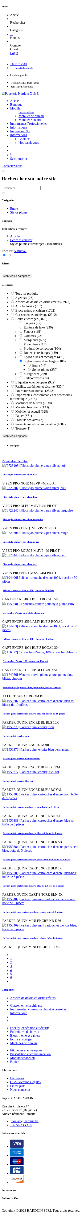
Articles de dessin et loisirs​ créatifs (33, 998)
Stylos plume (18, 212)
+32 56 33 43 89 (21, 1125)
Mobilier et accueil (22, 1058)
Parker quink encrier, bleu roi (18, 781)
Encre (14, 208)
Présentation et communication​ (30, 1054)
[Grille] (4, 255)
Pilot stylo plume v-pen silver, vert (20, 564)
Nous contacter (20, 1089)
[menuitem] (15, 101)
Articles (15, 236)
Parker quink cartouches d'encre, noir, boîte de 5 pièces (31, 807)
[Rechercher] (11, 19)
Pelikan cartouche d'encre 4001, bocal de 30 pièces (28, 639)
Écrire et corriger (21, 1039)
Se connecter (18, 158)
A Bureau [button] (20, 251)
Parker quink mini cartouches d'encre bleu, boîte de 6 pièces (33, 938)
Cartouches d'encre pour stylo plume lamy (24, 613)
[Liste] (9, 255)
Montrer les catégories (16, 276)
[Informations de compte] (11, 41)
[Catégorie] (11, 26)
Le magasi (17, 1086)
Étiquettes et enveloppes (26, 1050)
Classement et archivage (26, 1005)
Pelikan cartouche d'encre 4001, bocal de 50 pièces (28, 590)
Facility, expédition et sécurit (29, 1028)
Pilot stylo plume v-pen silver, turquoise (23, 519)
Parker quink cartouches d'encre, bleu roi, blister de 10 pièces (34, 713)
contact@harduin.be (25, 1121)
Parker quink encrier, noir (16, 736)
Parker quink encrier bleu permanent (21, 758)
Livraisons (17, 1078)
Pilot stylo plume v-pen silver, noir (20, 474)
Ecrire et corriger (21, 240)
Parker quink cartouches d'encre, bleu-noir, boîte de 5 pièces (33, 885)
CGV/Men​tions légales (25, 1082)
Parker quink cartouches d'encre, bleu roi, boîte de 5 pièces (32, 833)
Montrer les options (15, 436)
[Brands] (11, 34)
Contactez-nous (12, 166)
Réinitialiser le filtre (15, 461)
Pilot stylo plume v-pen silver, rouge (21, 542)
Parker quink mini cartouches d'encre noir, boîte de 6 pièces (33, 912)
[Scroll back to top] (3, 1214)
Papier (14, 1061)
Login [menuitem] (14, 53)
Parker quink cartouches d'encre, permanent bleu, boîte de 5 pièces (36, 859)
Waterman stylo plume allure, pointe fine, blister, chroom (32, 687)
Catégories (8, 989)
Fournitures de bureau (24, 1031)
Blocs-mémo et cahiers (25, 1035)
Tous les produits (26, 293)
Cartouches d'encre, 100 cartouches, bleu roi (25, 661)
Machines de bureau (23, 1043)
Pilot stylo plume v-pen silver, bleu (20, 497)
